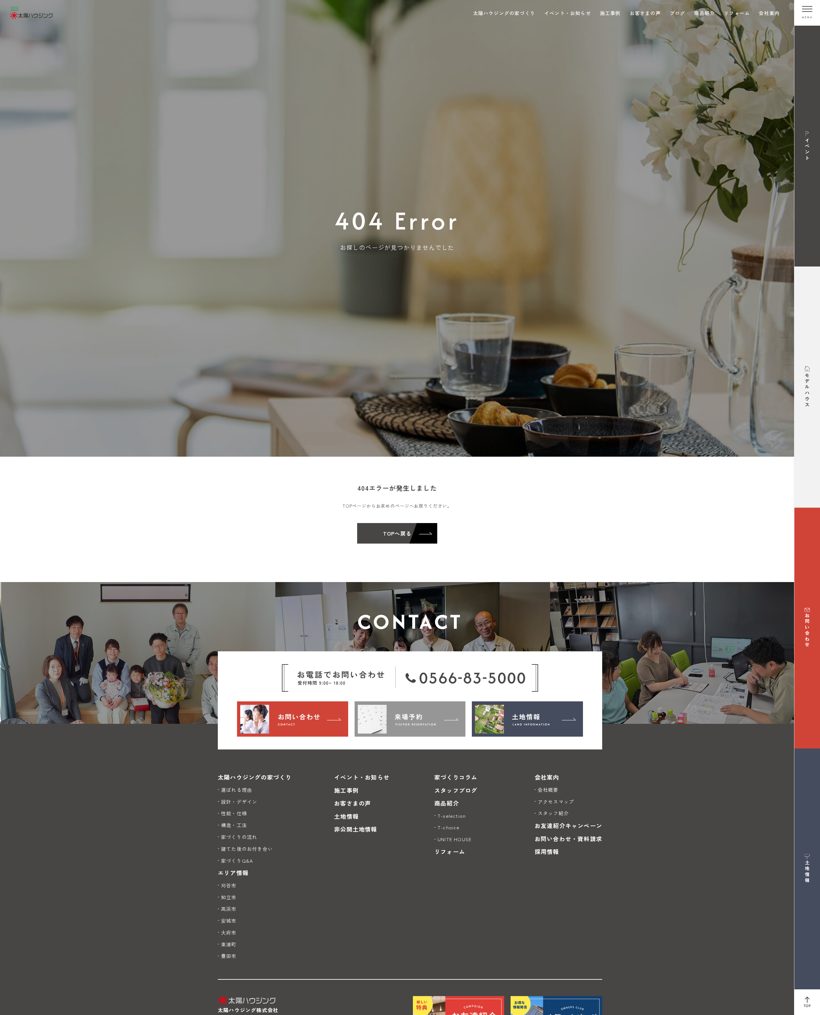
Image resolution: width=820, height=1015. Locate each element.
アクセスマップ (556, 801)
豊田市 (229, 955)
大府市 (229, 932)
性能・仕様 (234, 813)
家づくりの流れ (239, 836)
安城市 (229, 920)
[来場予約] (410, 719)
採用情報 (547, 851)
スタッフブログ (455, 790)
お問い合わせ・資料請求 (568, 838)
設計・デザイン (239, 801)
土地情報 (346, 816)
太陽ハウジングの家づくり (504, 13)
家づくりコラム (455, 777)
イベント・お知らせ (567, 13)
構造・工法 (234, 825)
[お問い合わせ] (292, 719)
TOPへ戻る (397, 533)
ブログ (677, 13)
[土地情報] (527, 719)
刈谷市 (229, 885)
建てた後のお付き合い (247, 848)
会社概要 (548, 789)
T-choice (449, 827)
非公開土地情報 (355, 829)
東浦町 (229, 944)
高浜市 (229, 908)
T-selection (452, 815)
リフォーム (737, 13)
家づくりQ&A (237, 860)
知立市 (229, 897)
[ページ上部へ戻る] (807, 1002)
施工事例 (610, 13)
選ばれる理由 (236, 789)
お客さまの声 (645, 13)
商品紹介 (704, 13)
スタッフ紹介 (553, 813)
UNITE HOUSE (455, 839)
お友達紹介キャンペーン (568, 825)
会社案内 (769, 13)
